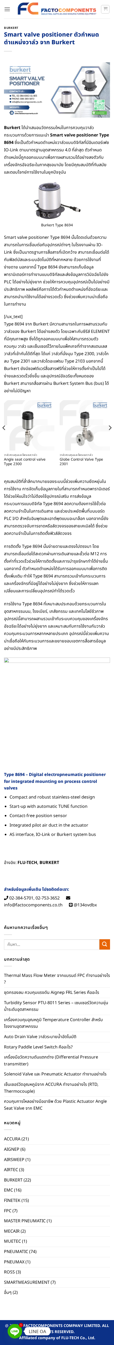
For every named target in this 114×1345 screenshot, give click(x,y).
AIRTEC (11, 1170)
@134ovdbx (85, 905)
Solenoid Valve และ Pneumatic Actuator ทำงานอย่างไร (55, 1074)
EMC (8, 1190)
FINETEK (12, 1200)
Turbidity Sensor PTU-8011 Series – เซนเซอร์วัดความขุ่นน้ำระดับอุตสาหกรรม (56, 1006)
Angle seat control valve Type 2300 (25, 462)
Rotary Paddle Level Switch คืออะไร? (38, 1047)
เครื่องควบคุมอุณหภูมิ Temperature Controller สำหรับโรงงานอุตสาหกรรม (53, 1023)
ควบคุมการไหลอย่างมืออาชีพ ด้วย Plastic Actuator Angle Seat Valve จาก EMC (55, 1105)
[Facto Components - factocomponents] (57, 9)
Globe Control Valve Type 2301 (81, 462)
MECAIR (12, 1231)
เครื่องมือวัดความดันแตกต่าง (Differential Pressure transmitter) (51, 1060)
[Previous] (4, 438)
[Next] (110, 438)
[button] (7, 9)
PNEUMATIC (16, 1252)
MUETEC (12, 1241)
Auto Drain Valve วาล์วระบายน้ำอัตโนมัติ (40, 1037)
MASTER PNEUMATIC (25, 1221)
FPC (7, 1211)
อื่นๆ (8, 1292)
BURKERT (11, 28)
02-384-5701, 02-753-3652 (34, 898)
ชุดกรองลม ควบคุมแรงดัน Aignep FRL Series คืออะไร (51, 992)
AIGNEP (11, 1149)
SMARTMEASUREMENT (27, 1282)
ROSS (9, 1272)
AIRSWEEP (14, 1160)
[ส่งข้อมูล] (104, 944)
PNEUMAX (14, 1262)
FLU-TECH (27, 862)
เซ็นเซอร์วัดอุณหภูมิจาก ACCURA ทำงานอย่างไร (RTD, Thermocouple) (51, 1088)
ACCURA (12, 1139)
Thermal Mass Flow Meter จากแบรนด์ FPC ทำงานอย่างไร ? (57, 979)
